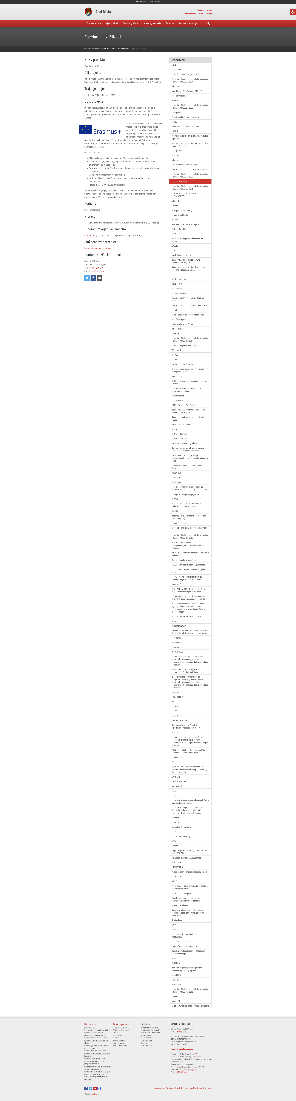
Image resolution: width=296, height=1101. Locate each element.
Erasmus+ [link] (89, 235)
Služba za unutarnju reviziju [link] (94, 1074)
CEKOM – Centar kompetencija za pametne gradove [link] (189, 382)
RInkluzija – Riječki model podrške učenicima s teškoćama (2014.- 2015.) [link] (189, 990)
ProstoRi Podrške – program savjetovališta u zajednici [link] (189, 137)
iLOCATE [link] (174, 706)
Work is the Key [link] (177, 642)
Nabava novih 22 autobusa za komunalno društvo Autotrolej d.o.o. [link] (188, 411)
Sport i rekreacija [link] (119, 1040)
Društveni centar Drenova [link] (182, 364)
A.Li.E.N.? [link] (175, 155)
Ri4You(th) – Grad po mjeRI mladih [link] (185, 74)
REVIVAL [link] (174, 499)
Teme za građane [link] (130, 23)
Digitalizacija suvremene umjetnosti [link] (186, 858)
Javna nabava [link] (146, 1040)
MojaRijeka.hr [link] (141, 2)
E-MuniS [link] (174, 996)
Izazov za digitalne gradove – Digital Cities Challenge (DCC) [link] (188, 517)
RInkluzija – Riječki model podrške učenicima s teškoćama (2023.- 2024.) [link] (189, 80)
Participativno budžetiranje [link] (151, 1033)
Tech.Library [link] (176, 288)
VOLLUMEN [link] (176, 350)
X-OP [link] (173, 925)
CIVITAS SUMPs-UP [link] (179, 720)
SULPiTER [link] (175, 980)
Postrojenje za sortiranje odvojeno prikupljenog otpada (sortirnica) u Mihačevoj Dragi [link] (189, 458)
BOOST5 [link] (174, 65)
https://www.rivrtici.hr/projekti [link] (98, 248)
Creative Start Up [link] (178, 781)
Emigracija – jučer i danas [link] (182, 941)
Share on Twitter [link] (87, 278)
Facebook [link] (86, 1088)
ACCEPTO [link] (175, 201)
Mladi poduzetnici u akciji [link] (181, 210)
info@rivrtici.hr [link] (97, 271)
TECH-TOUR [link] (176, 876)
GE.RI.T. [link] (174, 958)
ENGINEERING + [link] (177, 867)
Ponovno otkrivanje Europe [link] (182, 324)
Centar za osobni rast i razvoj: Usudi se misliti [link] (187, 299)
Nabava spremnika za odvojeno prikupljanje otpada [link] (189, 418)
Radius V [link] (175, 274)
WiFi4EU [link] (174, 355)
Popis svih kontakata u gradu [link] (182, 1049)
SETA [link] (173, 841)
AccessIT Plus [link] (177, 845)
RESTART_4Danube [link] (179, 434)
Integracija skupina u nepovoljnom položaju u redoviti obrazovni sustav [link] (190, 801)
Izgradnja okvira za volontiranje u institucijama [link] (185, 935)
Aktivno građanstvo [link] (120, 1046)
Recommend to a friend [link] (99, 278)
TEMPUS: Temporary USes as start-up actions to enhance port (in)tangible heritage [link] (190, 488)
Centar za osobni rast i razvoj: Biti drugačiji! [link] (189, 169)
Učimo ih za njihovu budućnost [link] (184, 560)
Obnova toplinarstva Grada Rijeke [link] (185, 224)
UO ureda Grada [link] (90, 1027)
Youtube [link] (95, 1088)
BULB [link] (173, 929)
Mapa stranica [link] (159, 1088)
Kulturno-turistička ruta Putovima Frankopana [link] (190, 1006)
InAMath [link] (174, 131)
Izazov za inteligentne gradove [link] (184, 443)
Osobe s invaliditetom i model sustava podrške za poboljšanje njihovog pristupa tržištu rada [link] (188, 913)
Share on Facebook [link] (93, 278)
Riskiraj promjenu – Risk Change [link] (184, 345)
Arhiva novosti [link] (190, 14)
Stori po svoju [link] (177, 376)
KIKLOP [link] (174, 711)
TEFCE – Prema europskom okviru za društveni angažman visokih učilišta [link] (186, 578)
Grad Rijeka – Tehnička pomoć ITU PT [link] (186, 91)
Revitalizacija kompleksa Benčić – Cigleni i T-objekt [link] (189, 570)
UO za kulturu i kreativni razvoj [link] (95, 1051)
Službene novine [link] (147, 1046)
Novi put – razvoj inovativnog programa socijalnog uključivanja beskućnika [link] (187, 449)
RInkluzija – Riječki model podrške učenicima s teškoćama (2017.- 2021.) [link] (189, 187)
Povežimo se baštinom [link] (180, 424)
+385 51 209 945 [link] (95, 268)
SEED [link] (173, 831)
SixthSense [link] (176, 233)
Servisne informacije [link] (188, 23)
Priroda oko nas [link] (177, 329)
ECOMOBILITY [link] (177, 697)
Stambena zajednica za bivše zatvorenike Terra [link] (188, 466)
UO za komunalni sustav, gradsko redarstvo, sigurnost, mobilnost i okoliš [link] (96, 1040)
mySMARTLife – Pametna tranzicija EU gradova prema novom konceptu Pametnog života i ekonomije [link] (189, 769)
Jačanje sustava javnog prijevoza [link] (185, 494)
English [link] (201, 10)
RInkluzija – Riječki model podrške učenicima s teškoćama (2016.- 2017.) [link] (189, 339)
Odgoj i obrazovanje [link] (120, 1027)
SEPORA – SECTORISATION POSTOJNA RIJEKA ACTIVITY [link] (187, 194)
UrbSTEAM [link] (175, 86)
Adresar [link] (209, 14)
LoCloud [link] (174, 732)
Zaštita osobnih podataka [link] (150, 1030)
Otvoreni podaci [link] (147, 1038)
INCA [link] (173, 701)
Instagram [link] (99, 1088)
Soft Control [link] (176, 786)
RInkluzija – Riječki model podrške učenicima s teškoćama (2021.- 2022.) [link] (189, 175)
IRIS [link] (173, 762)
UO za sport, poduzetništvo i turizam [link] (97, 1030)
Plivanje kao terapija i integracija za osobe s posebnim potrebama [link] (189, 887)
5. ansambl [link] (175, 692)
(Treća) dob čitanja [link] (179, 438)
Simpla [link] (174, 621)
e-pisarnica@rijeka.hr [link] (189, 1070)
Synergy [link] (174, 429)
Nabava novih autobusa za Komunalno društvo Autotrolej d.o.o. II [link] (187, 261)
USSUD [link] (174, 881)
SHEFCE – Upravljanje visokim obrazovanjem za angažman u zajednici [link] (189, 370)
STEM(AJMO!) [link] (177, 150)
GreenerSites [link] (177, 1001)
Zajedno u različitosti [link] (180, 181)
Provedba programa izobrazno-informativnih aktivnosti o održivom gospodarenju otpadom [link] (190, 631)
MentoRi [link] (174, 219)
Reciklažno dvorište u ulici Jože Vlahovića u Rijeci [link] (189, 529)
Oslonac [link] (174, 100)
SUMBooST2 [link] (176, 284)
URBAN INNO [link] (176, 984)
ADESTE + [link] (175, 246)
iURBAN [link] (174, 715)
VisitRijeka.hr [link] (155, 2)
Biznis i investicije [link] (119, 1035)
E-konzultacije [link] (146, 1035)
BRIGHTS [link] (175, 822)
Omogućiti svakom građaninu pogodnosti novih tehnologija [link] (188, 952)
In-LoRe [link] (174, 310)
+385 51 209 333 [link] (183, 1031)
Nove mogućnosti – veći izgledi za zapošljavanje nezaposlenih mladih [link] (185, 726)
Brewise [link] (174, 205)
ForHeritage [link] (176, 482)
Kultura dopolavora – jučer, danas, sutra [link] (187, 315)
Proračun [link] (144, 1043)
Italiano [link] (209, 10)
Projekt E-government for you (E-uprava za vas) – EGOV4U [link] (189, 851)
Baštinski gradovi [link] (178, 293)
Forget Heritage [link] (178, 975)
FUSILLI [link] (174, 122)
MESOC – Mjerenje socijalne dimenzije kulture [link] (187, 239)
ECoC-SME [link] (175, 477)
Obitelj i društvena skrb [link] (121, 1030)
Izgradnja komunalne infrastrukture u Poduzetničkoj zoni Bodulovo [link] (186, 504)
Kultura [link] (115, 1033)
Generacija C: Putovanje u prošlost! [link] (185, 126)
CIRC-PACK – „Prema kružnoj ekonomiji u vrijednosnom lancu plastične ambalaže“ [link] (188, 590)
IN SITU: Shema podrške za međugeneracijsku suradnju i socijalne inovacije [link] (187, 545)
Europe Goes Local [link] (179, 523)
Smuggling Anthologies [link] (181, 827)
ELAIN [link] (173, 795)
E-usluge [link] (170, 23)
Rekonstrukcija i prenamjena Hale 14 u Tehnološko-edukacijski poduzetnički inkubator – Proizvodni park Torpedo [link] (187, 810)
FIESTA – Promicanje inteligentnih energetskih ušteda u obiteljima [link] (185, 670)
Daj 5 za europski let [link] (179, 96)
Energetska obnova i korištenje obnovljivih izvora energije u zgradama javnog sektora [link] (189, 597)
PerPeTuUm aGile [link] (178, 229)
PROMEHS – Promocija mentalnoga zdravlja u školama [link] (190, 554)
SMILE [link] (174, 791)
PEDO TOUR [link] (176, 862)
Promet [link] (115, 1038)
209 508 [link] (197, 1054)
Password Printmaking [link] (180, 836)
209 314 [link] (198, 1057)
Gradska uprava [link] (94, 23)
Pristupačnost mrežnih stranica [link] (177, 1088)
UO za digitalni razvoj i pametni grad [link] (97, 1071)
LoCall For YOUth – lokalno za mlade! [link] (186, 616)
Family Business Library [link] (181, 255)
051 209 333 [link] (181, 1072)
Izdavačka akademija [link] (179, 905)
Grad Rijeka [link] (95, 1094)
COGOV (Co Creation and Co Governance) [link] (188, 565)
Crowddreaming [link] (178, 511)
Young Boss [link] (176, 112)
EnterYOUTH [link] (176, 757)
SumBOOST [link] (176, 473)
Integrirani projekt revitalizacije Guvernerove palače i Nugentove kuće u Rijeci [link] (189, 751)
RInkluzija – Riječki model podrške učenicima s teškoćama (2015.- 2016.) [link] (189, 536)
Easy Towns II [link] (177, 400)
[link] (293, 12)
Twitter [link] (90, 1088)
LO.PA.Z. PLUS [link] (177, 652)
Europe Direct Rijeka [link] (179, 215)
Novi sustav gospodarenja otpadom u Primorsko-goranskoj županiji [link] (186, 969)
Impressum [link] (207, 1088)
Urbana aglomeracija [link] (152, 23)
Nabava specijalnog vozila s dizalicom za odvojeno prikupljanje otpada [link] (188, 268)
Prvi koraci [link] (175, 333)
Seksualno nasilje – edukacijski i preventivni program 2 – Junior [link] (189, 144)
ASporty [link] (174, 160)
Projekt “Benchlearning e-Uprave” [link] (185, 946)
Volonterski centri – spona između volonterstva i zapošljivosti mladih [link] (185, 899)
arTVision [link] (175, 817)
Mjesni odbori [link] (111, 23)
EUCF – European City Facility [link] (183, 405)
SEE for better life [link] (178, 279)
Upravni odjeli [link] (90, 1024)
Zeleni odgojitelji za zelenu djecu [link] (185, 117)
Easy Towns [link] (176, 638)
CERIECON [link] (175, 963)
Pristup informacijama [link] (149, 1027)
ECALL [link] (174, 250)
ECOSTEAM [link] (176, 69)
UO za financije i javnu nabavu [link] (95, 1059)
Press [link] (201, 14)
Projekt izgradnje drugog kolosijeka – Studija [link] (189, 872)
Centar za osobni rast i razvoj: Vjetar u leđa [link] (189, 305)
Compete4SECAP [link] (178, 626)
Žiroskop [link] (175, 647)
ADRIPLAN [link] (175, 777)
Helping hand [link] (176, 920)
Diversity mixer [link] (177, 395)
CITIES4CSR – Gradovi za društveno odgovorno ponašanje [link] (186, 389)
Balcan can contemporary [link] (182, 893)
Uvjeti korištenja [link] (196, 1088)
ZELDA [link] (174, 359)
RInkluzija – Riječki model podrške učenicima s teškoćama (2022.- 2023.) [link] (189, 106)
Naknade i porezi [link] (119, 1043)
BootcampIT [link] (176, 584)
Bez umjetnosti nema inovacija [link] (184, 164)
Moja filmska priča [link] (178, 319)
